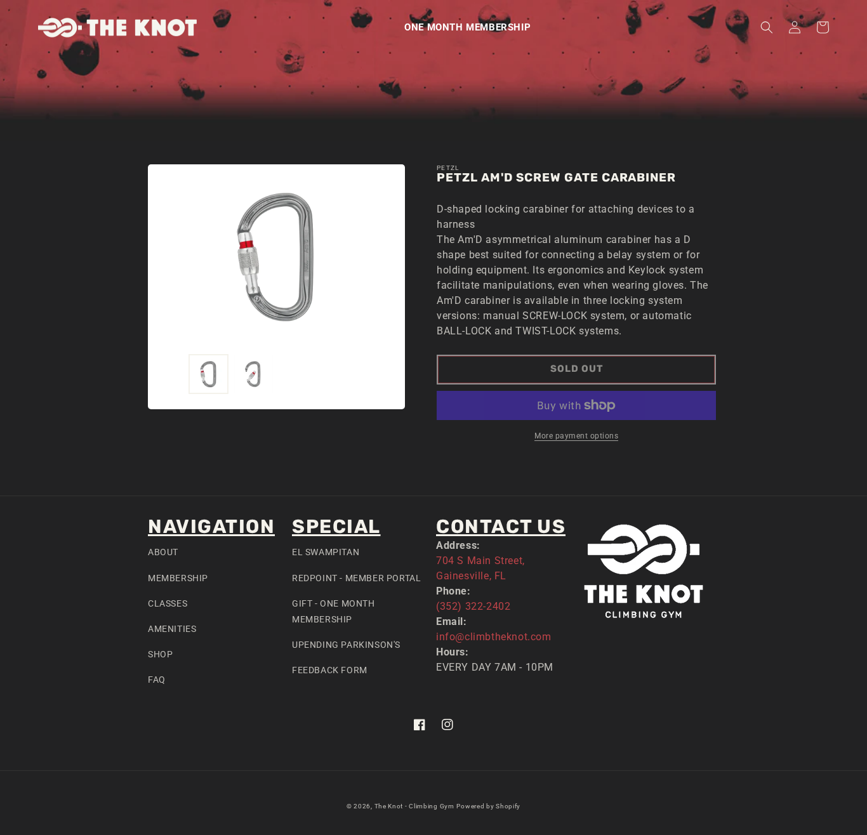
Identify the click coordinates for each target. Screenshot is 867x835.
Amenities (172, 629)
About (163, 552)
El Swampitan (325, 552)
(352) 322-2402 (473, 606)
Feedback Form (329, 670)
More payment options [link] (576, 435)
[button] (767, 27)
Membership (178, 578)
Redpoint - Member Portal (356, 578)
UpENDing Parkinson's (346, 645)
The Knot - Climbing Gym (414, 806)
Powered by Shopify (488, 806)
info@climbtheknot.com (494, 637)
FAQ (157, 679)
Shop (160, 654)
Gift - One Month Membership (333, 611)
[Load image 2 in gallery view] (253, 374)
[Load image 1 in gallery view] (208, 374)
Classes (167, 603)
